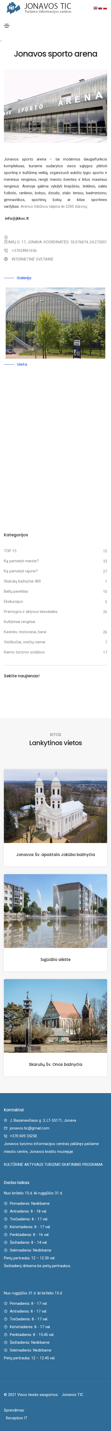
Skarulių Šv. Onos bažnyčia (55, 1064)
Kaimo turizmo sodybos (24, 652)
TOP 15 (10, 551)
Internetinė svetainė (32, 259)
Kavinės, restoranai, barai (25, 632)
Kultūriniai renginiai (19, 621)
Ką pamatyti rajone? (21, 571)
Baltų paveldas (16, 591)
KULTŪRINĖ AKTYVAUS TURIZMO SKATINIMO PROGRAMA (53, 1164)
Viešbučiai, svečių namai (24, 642)
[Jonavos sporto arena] (55, 323)
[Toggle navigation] (7, 26)
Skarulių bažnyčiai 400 (22, 581)
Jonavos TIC (71, 1394)
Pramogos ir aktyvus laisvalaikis (31, 611)
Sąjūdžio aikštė (55, 959)
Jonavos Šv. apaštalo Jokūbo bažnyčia (55, 854)
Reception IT (15, 1418)
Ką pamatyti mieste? (21, 561)
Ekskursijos (13, 601)
